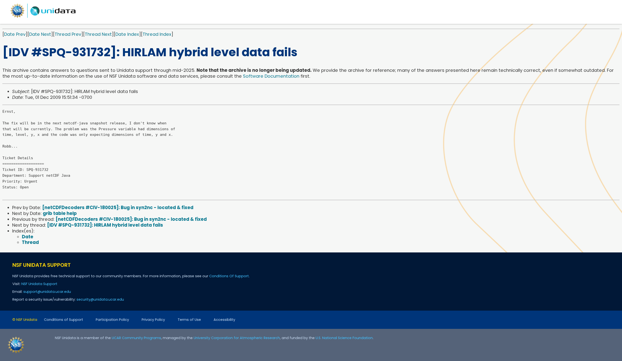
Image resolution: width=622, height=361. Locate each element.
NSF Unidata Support (39, 283)
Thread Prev (68, 34)
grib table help (60, 213)
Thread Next (98, 34)
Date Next (40, 34)
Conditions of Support (63, 319)
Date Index (127, 34)
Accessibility (224, 319)
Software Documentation (271, 76)
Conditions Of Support (229, 276)
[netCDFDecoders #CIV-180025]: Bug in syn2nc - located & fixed (117, 207)
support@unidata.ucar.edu (47, 291)
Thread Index (157, 34)
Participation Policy (112, 319)
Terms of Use (189, 319)
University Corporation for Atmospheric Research (237, 337)
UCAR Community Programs (136, 337)
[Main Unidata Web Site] (43, 18)
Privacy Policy (153, 319)
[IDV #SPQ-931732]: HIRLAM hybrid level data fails (105, 225)
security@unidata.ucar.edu (100, 299)
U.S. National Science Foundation (344, 337)
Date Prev (15, 34)
